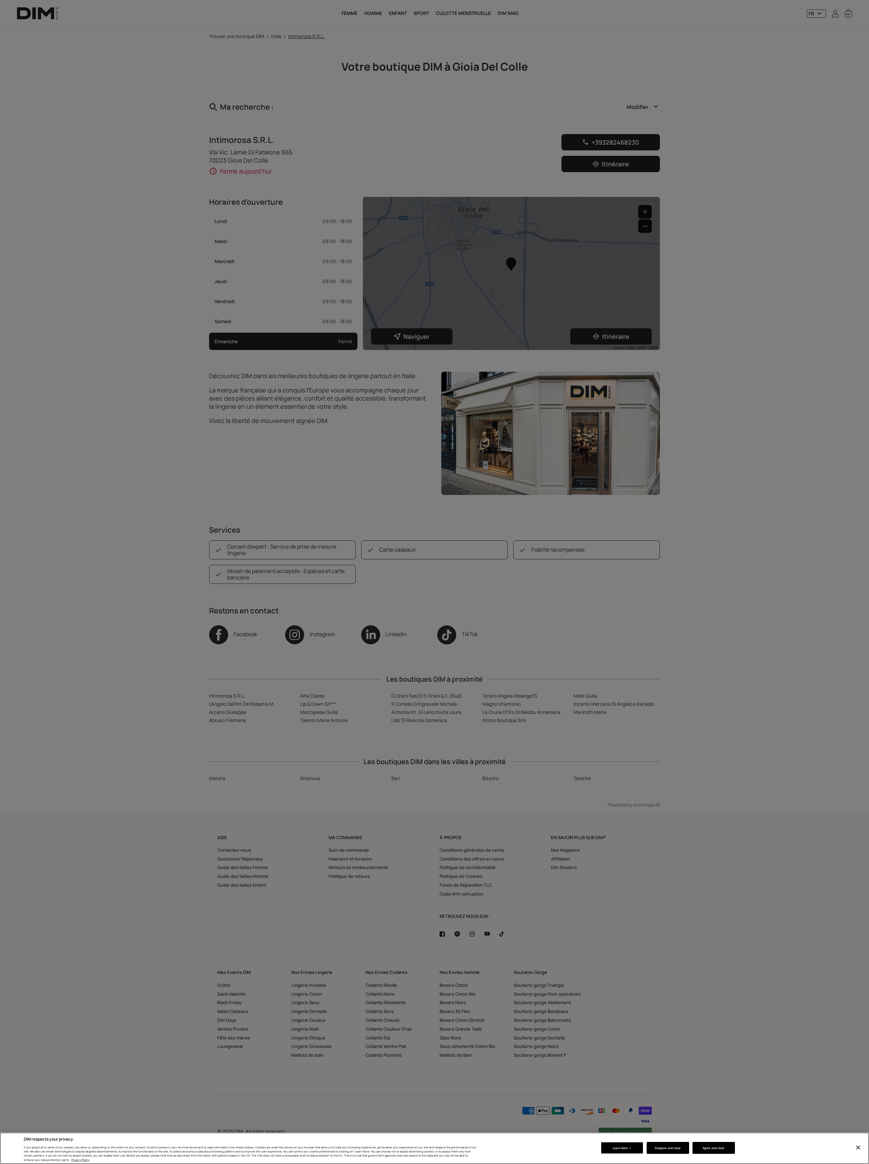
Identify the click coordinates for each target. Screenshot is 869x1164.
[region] (434, 1148)
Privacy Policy (80, 1160)
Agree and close (713, 1148)
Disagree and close (668, 1148)
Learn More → (622, 1148)
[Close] (858, 1147)
